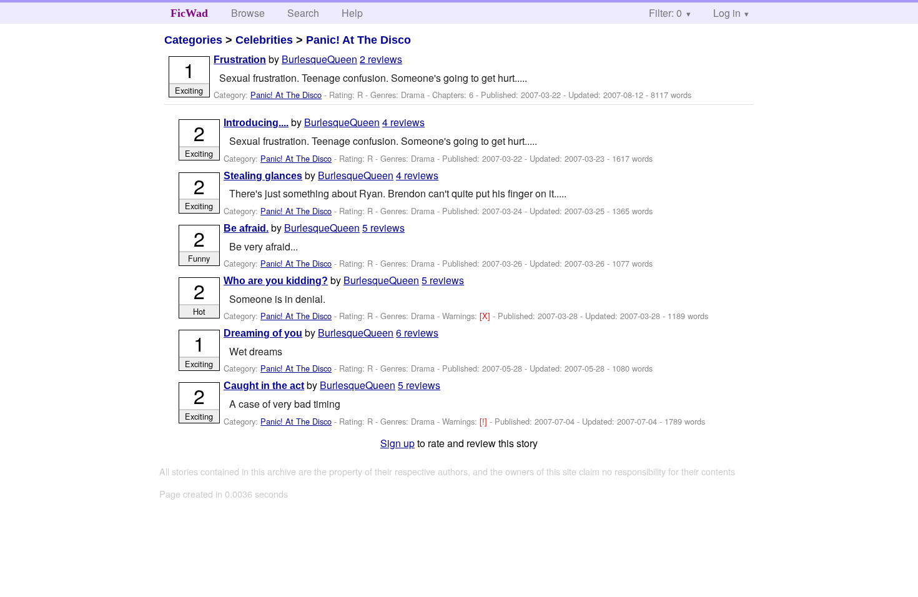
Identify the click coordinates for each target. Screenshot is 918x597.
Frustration (240, 59)
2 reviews (381, 59)
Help (352, 13)
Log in (727, 13)
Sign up (397, 443)
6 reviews (417, 332)
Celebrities (264, 40)
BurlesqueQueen (319, 59)
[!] (485, 421)
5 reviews (383, 227)
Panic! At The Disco (358, 40)
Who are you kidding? (276, 280)
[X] (486, 316)
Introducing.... (256, 122)
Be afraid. (246, 228)
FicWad (189, 13)
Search (303, 13)
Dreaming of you (263, 333)
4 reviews (403, 122)
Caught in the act (264, 385)
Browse (248, 13)
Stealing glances (263, 175)
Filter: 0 (665, 13)
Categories (193, 40)
